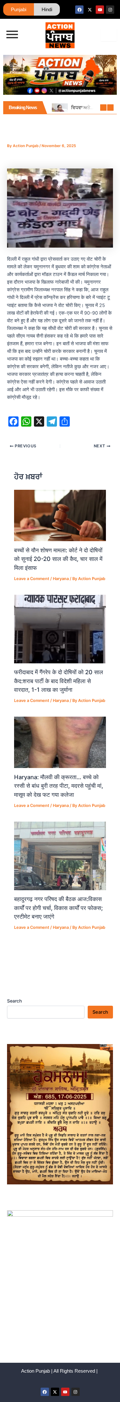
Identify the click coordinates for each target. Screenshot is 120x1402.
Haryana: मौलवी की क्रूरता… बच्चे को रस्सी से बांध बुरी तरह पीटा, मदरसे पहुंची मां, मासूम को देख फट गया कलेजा (58, 785)
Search (14, 1000)
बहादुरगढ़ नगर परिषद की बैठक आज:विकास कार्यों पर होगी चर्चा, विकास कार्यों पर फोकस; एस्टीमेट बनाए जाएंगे (58, 907)
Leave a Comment (31, 578)
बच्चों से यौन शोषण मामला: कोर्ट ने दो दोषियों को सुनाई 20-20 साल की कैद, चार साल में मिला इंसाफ (58, 559)
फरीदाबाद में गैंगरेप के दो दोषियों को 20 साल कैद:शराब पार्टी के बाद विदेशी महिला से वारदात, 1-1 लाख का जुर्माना (58, 680)
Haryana (61, 578)
